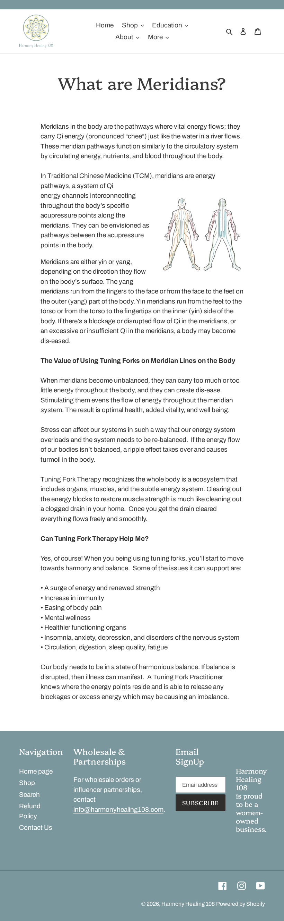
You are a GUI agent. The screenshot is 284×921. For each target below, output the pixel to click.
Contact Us (35, 827)
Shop (27, 782)
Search (29, 794)
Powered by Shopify (240, 904)
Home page (36, 771)
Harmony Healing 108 (188, 904)
